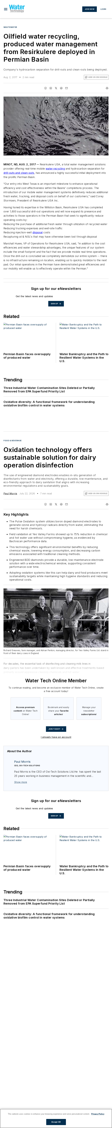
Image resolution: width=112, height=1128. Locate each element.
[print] (107, 88)
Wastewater (10, 27)
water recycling (55, 168)
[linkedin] (50, 88)
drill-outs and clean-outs (19, 172)
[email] (66, 88)
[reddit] (61, 88)
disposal (38, 232)
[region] (56, 1118)
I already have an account (56, 737)
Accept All (56, 1122)
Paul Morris (10, 493)
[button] (6, 9)
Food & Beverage (13, 440)
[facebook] (45, 88)
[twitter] (56, 88)
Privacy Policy (97, 1114)
